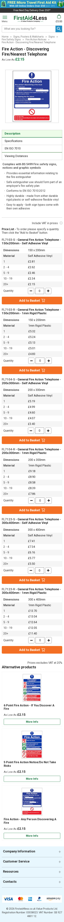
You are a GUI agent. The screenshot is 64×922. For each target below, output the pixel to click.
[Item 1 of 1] (32, 96)
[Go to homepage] (30, 19)
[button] (32, 852)
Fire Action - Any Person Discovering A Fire (30, 821)
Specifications (13, 141)
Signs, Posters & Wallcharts (28, 36)
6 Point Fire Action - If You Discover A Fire (29, 707)
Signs (52, 36)
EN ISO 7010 (13, 148)
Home (5, 36)
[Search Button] (58, 29)
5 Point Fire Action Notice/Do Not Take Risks (30, 764)
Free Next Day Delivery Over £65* (32, 10)
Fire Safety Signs (11, 39)
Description (12, 133)
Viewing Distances (16, 156)
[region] (32, 689)
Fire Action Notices (36, 39)
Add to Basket (29, 300)
